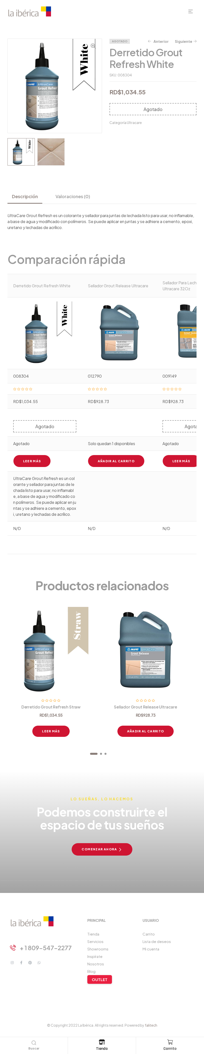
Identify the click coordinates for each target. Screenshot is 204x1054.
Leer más (32, 461)
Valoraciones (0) (72, 196)
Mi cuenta (151, 948)
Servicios (95, 941)
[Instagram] (12, 962)
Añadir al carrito (116, 461)
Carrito (149, 934)
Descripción (25, 196)
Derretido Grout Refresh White (41, 285)
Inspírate (94, 956)
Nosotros (95, 963)
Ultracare (134, 122)
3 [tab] (105, 754)
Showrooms (97, 948)
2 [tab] (101, 754)
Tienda (102, 1048)
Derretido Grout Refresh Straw (51, 706)
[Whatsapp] (39, 962)
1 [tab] (94, 754)
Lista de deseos (157, 941)
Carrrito (169, 1048)
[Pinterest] (30, 962)
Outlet (99, 979)
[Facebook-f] (21, 962)
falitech (151, 1025)
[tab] (26, 196)
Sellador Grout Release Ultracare (118, 285)
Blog (91, 971)
